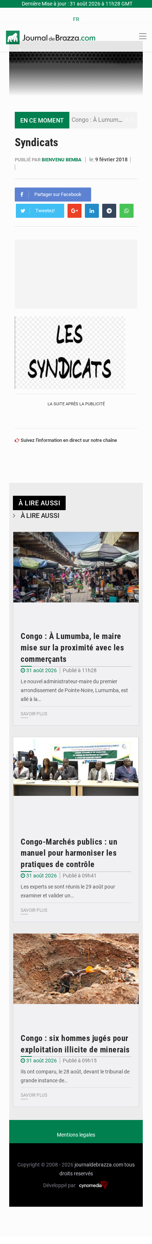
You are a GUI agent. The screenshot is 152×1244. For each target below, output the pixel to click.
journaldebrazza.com (99, 1165)
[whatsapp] (127, 211)
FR (76, 19)
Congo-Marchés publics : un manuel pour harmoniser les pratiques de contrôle (69, 853)
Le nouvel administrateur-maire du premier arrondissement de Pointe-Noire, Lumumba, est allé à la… (74, 690)
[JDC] (50, 37)
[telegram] (109, 211)
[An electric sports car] (76, 574)
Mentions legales (76, 1135)
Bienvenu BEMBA (62, 159)
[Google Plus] (75, 211)
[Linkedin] (92, 211)
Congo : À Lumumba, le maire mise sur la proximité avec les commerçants (72, 648)
